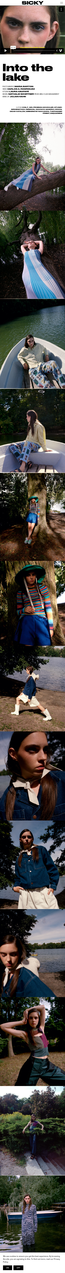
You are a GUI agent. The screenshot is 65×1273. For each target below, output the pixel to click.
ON (7, 1268)
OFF (18, 1268)
